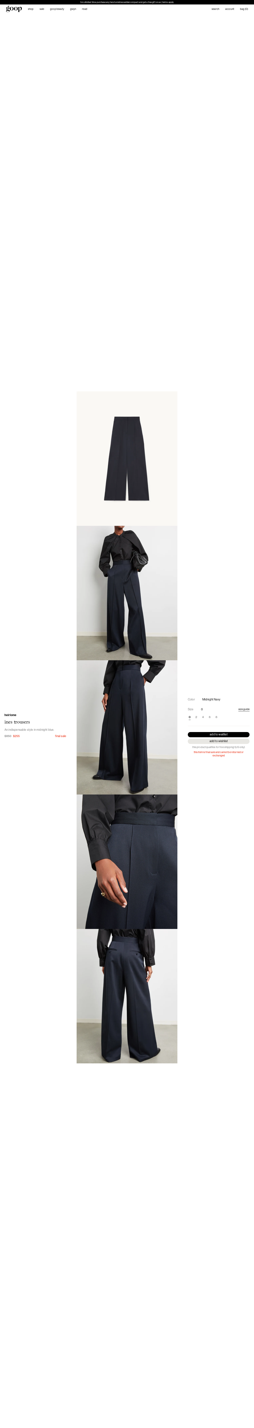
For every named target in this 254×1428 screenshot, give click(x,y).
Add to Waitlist (218, 734)
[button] (127, 458)
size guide (244, 709)
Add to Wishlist (219, 741)
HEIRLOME (10, 715)
